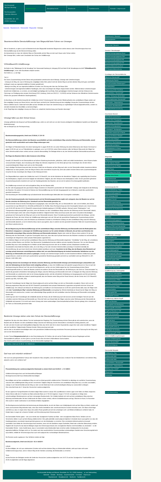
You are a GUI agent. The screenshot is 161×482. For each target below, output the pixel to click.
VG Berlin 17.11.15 (110, 199)
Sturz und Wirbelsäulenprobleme (114, 223)
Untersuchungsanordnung (113, 202)
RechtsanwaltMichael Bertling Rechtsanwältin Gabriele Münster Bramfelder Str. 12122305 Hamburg (12, 13)
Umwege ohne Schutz (111, 175)
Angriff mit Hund (110, 320)
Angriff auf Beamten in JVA (113, 311)
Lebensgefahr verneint (112, 295)
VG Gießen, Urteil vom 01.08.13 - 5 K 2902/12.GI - (20, 344)
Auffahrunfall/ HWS (110, 356)
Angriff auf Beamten (111, 301)
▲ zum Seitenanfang (111, 392)
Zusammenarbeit (69, 474)
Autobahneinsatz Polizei (112, 286)
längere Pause (109, 169)
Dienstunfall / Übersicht (112, 45)
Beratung (59, 474)
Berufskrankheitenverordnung (114, 108)
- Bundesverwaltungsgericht (113, 220)
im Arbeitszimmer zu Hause (113, 148)
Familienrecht (94, 8)
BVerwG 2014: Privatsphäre (113, 120)
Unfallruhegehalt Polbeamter (113, 253)
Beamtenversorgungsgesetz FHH (115, 56)
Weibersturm (109, 151)
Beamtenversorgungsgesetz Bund (115, 53)
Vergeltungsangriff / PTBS (112, 333)
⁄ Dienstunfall (24, 28)
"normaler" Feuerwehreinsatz (113, 283)
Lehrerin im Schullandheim (113, 126)
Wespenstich (109, 372)
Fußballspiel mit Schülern (112, 329)
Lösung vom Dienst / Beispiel (113, 135)
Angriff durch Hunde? (111, 323)
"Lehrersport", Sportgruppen (113, 129)
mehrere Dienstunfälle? (112, 342)
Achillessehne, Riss (111, 353)
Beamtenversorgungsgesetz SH (114, 62)
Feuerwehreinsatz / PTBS (112, 279)
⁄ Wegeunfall (32, 28)
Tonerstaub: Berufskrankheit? (114, 105)
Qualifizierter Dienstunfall (112, 267)
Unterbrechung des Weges (113, 166)
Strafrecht (71, 8)
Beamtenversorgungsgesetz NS (114, 59)
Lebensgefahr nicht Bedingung (114, 304)
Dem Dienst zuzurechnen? (113, 116)
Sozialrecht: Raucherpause (113, 142)
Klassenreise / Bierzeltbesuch (114, 123)
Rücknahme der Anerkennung (114, 208)
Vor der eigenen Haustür (112, 162)
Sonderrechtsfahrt (110, 289)
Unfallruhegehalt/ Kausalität (113, 256)
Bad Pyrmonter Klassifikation (113, 247)
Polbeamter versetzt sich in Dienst (115, 132)
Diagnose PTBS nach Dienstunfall (115, 226)
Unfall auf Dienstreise (111, 181)
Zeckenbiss (108, 375)
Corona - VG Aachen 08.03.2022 (115, 96)
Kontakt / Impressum (117, 8)
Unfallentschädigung (111, 345)
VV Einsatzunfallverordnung (113, 69)
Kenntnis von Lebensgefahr (113, 273)
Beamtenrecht (31, 8)
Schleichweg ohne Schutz (112, 172)
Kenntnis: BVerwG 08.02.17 (113, 276)
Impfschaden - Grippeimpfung (114, 102)
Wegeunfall (108, 159)
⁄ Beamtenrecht (14, 28)
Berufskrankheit (109, 86)
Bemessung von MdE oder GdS (114, 244)
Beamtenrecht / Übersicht (112, 36)
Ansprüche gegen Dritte (112, 259)
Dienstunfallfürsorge (111, 237)
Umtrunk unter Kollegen (112, 139)
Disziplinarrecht (52, 8)
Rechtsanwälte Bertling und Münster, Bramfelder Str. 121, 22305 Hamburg (59, 472)
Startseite (6, 28)
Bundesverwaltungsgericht (113, 193)
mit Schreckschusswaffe (112, 317)
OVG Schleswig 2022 (111, 196)
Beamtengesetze (110, 39)
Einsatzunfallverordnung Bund (114, 66)
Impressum (87, 474)
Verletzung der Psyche (111, 80)
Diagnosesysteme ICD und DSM (114, 229)
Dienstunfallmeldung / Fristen (113, 190)
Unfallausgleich (109, 240)
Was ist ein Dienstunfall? (112, 77)
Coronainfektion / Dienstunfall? (114, 93)
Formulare (79, 474)
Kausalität (108, 217)
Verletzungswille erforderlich (113, 307)
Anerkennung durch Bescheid (114, 205)
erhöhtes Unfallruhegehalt (112, 338)
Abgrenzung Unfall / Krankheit (114, 89)
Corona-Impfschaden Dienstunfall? (115, 99)
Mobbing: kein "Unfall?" (112, 369)
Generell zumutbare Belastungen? (115, 83)
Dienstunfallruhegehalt (111, 250)
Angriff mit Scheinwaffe (112, 314)
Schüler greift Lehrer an (112, 326)
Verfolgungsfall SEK (111, 292)
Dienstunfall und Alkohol (112, 145)
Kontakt (53, 474)
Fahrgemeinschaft (110, 178)
